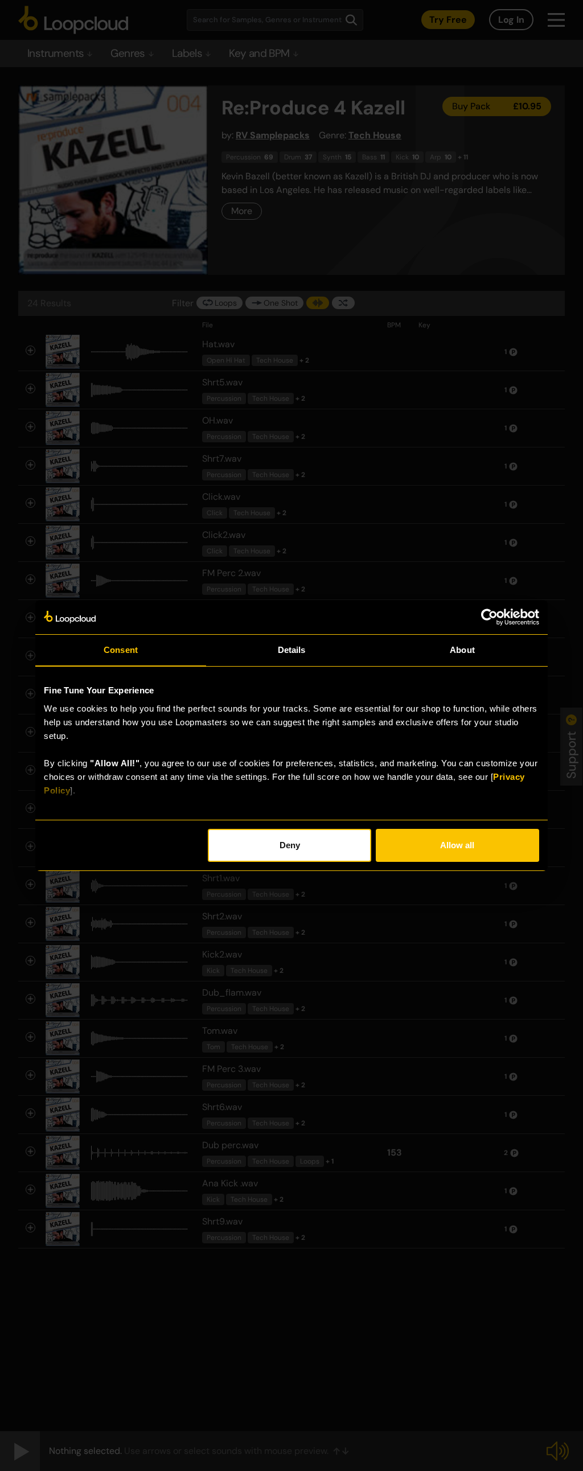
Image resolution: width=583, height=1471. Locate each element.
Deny (290, 845)
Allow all (457, 845)
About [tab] (462, 650)
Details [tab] (292, 650)
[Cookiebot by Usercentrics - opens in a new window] (489, 617)
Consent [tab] (121, 650)
